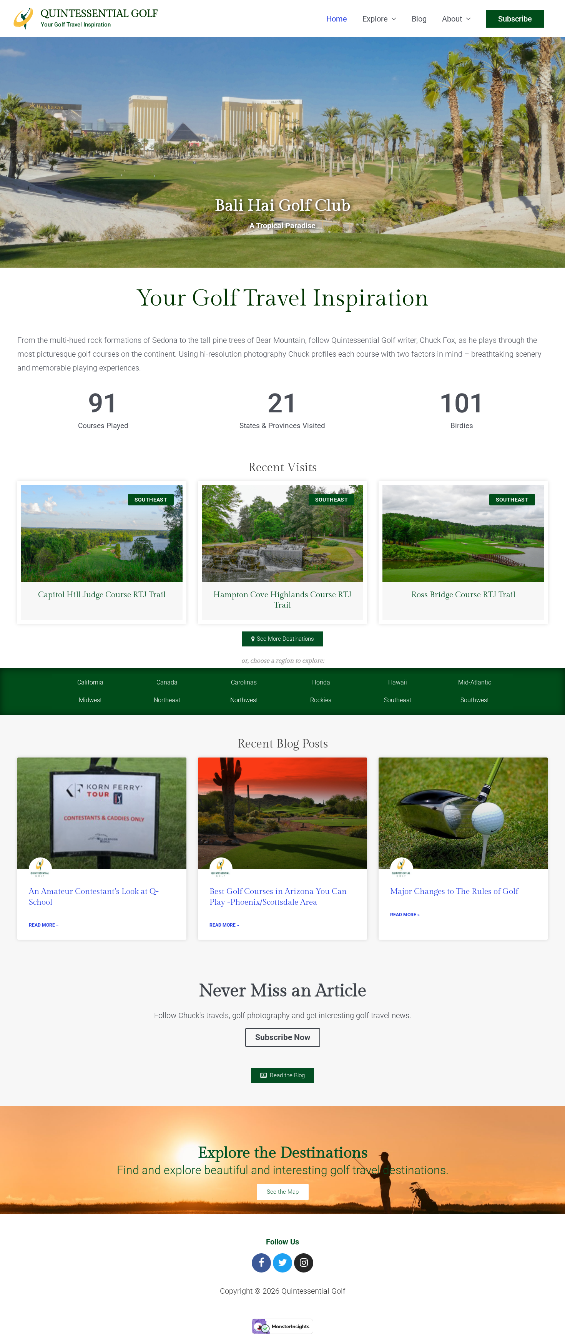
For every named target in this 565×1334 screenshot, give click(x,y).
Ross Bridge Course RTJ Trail (463, 595)
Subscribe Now (282, 1037)
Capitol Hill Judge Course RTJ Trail (102, 595)
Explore (375, 18)
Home (336, 18)
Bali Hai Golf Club (282, 205)
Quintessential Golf (99, 14)
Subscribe (515, 18)
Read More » (43, 925)
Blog (419, 18)
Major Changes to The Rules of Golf (454, 891)
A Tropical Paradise (282, 225)
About (452, 18)
